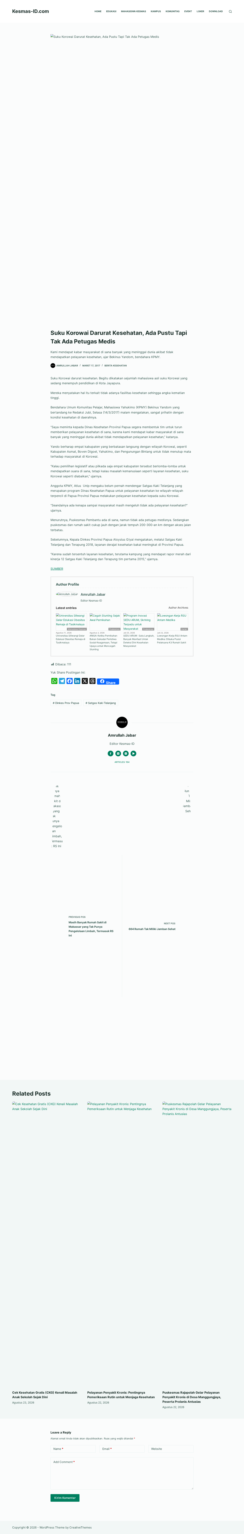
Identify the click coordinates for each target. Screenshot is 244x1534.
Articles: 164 (122, 762)
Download (216, 11)
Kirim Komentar (65, 1498)
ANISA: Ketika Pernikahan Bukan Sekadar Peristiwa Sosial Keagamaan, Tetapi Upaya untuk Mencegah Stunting (103, 642)
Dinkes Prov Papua (66, 703)
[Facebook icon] (110, 753)
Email (107, 1449)
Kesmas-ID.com (30, 11)
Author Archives (178, 607)
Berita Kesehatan (115, 365)
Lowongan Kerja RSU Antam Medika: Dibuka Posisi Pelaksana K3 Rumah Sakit (172, 639)
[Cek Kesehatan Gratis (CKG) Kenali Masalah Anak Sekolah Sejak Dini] (47, 1243)
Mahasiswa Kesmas (133, 11)
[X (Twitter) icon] (118, 753)
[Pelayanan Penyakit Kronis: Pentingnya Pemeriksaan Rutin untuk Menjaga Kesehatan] (122, 1243)
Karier (184, 629)
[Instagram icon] (126, 753)
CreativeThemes (80, 1527)
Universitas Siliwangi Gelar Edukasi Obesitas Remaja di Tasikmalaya (70, 639)
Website (156, 1449)
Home (98, 11)
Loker (200, 11)
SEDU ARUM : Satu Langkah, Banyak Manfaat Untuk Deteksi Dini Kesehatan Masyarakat (138, 640)
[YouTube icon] (133, 753)
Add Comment (64, 1462)
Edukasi (111, 11)
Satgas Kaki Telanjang (101, 703)
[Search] (230, 11)
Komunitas (173, 11)
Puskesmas (114, 629)
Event (188, 11)
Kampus (156, 11)
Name (58, 1449)
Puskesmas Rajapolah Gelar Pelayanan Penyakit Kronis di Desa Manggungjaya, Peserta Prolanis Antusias (191, 1397)
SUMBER (57, 569)
